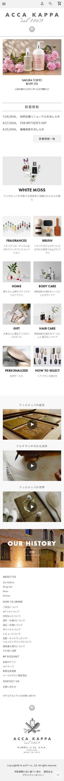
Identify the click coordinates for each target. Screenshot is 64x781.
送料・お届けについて (14, 620)
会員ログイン (9, 661)
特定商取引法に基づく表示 (27, 771)
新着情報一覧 (47, 138)
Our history (8, 582)
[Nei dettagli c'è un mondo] (32, 452)
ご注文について (10, 606)
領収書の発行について (14, 646)
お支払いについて (11, 615)
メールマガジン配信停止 (15, 675)
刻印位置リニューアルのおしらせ (31, 116)
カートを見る (50, 3)
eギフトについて (11, 611)
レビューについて (11, 633)
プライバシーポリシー (33, 774)
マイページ (8, 666)
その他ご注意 (9, 650)
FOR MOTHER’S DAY (24, 123)
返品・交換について (13, 624)
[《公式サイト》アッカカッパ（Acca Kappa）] (32, 15)
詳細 (32, 552)
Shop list (7, 586)
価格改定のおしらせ (23, 129)
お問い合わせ (9, 686)
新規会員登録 (9, 670)
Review (6, 595)
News (5, 591)
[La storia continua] (32, 411)
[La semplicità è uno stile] (32, 493)
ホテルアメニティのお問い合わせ (19, 695)
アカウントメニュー (42, 3)
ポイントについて (11, 629)
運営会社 (48, 771)
